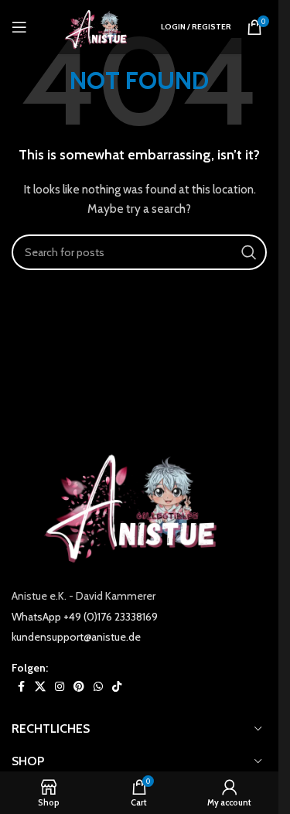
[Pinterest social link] (79, 686)
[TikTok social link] (116, 686)
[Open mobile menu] (19, 27)
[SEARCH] (249, 252)
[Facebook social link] (21, 686)
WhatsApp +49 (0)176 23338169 (85, 617)
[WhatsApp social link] (98, 686)
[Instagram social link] (59, 686)
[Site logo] (99, 25)
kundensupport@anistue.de (76, 637)
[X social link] (40, 686)
